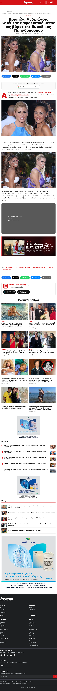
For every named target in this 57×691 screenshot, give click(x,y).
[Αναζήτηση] (55, 2)
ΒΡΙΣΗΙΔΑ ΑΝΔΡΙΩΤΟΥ (25, 267)
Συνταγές (2, 625)
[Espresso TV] (47, 2)
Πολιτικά (2, 635)
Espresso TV (33, 630)
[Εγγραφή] (55, 676)
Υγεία (1, 623)
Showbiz (32, 605)
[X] (8, 655)
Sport (2, 615)
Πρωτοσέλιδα (4, 630)
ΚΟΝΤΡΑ (51, 267)
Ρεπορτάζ (2, 608)
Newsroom (28, 33)
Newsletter (3, 642)
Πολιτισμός (33, 615)
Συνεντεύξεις (32, 634)
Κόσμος (2, 611)
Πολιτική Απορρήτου (16, 683)
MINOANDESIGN (31, 687)
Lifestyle (3, 620)
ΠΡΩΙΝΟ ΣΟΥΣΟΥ (7, 269)
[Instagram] (4, 655)
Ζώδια (31, 620)
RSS (1, 644)
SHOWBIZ (28, 15)
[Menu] (1, 2)
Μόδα (1, 627)
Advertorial (3, 641)
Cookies (24, 683)
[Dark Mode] (51, 2)
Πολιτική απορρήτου (34, 645)
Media (30, 611)
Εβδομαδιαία (32, 623)
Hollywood (32, 609)
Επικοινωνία (32, 642)
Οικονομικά (3, 634)
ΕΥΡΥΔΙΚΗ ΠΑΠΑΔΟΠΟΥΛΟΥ (39, 267)
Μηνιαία (31, 625)
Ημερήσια (31, 622)
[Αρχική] (6, 599)
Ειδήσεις (2, 605)
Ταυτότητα (31, 641)
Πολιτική (2, 609)
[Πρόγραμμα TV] (44, 2)
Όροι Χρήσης (32, 644)
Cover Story (3, 612)
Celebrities (32, 608)
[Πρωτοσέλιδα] (40, 2)
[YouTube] (11, 655)
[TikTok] (14, 655)
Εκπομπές (31, 632)
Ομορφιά (2, 622)
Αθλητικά (2, 632)
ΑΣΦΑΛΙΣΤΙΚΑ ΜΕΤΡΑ (12, 267)
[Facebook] (1, 655)
